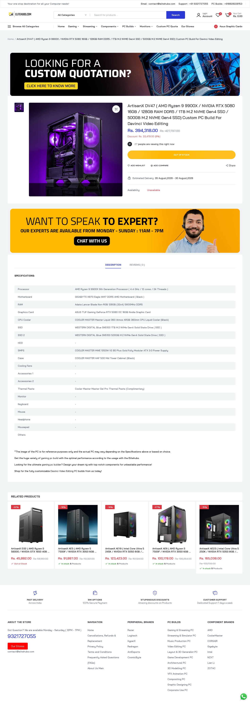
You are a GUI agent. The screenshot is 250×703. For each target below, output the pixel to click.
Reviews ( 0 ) (137, 264)
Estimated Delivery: (143, 178)
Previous (7, 538)
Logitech (132, 635)
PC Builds (128, 26)
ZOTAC (211, 668)
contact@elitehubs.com (21, 651)
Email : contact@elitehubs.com (158, 3)
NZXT (210, 657)
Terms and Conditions (100, 651)
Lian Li (211, 662)
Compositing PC (176, 679)
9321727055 (22, 636)
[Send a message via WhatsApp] (243, 696)
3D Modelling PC (177, 668)
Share (232, 165)
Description (113, 264)
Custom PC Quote (167, 26)
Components (109, 26)
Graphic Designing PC (179, 684)
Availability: (134, 190)
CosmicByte (134, 657)
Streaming (89, 26)
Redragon (133, 646)
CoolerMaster (215, 635)
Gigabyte (212, 646)
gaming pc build (49, 458)
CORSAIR (212, 641)
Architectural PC (177, 662)
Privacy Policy (95, 646)
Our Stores (187, 26)
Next (242, 538)
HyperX (132, 641)
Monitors (145, 26)
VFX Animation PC (177, 673)
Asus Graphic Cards (231, 26)
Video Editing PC (177, 646)
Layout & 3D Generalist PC (183, 651)
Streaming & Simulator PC (182, 635)
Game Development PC (180, 657)
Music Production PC (179, 641)
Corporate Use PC (178, 690)
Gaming (72, 26)
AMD (210, 630)
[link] (47, 510)
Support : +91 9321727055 (193, 3)
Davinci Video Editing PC (64, 471)
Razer (131, 630)
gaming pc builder (51, 464)
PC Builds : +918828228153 (227, 3)
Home (61, 26)
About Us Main (96, 668)
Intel (209, 651)
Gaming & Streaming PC (181, 630)
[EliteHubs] (20, 15)
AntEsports (134, 651)
